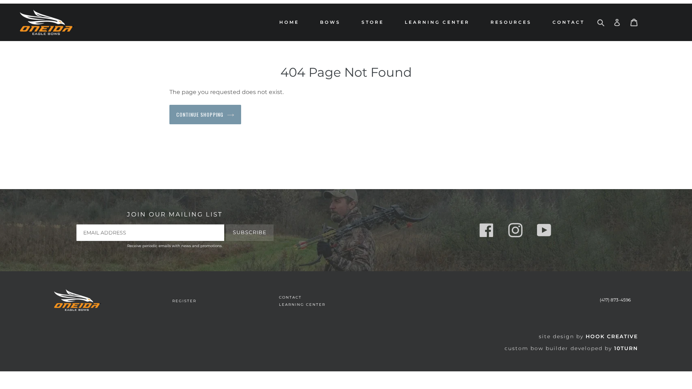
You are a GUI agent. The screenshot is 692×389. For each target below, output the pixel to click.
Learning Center (437, 22)
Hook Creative (612, 336)
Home (289, 22)
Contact (569, 22)
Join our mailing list (175, 214)
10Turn (626, 348)
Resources (513, 22)
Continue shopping (199, 114)
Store (374, 22)
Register (184, 301)
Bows (332, 22)
